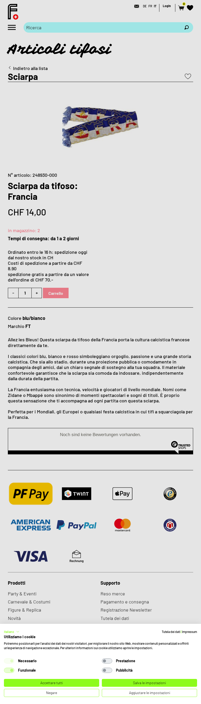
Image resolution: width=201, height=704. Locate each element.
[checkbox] (9, 661)
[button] (11, 632)
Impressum (189, 631)
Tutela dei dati (171, 631)
